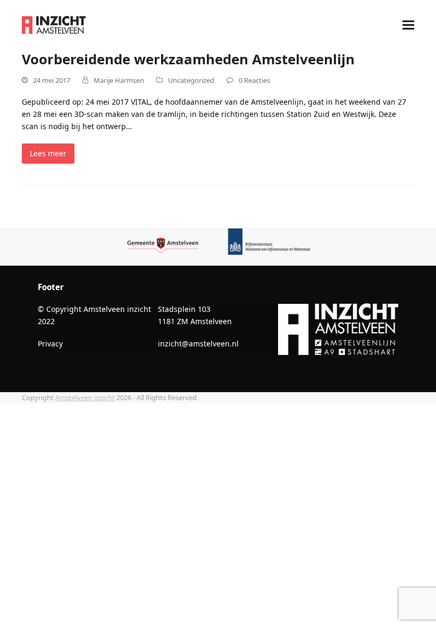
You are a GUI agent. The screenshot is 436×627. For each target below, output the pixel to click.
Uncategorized (191, 80)
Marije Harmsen (119, 80)
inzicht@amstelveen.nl (198, 343)
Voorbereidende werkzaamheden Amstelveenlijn (188, 59)
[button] (408, 25)
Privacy (50, 343)
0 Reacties (254, 80)
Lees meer (48, 153)
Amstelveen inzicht (85, 397)
